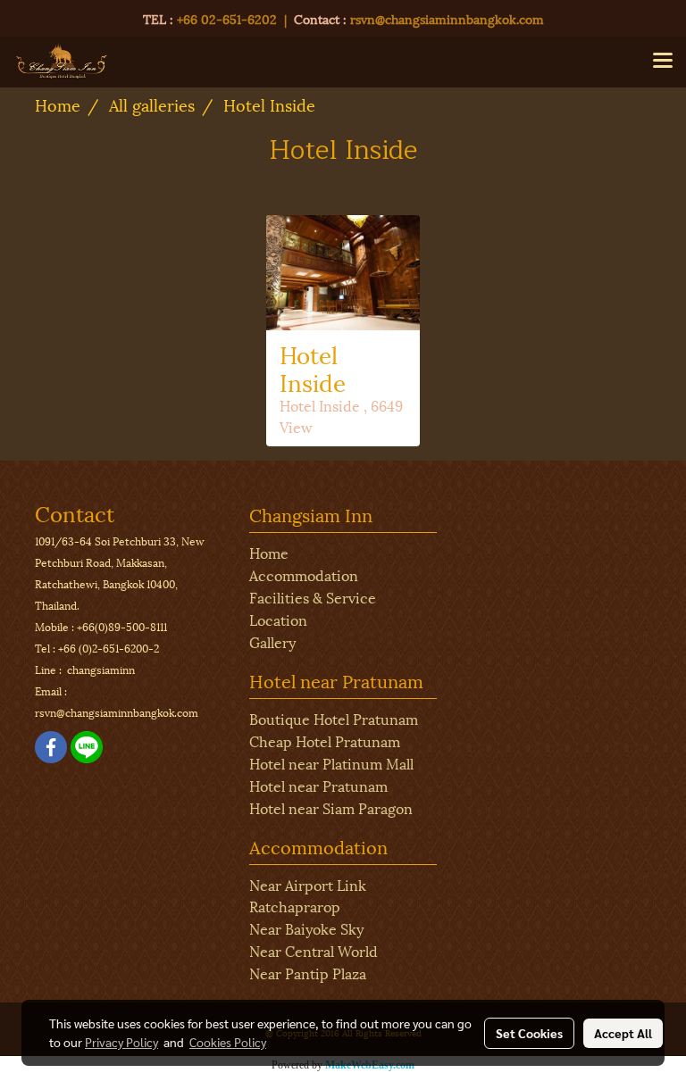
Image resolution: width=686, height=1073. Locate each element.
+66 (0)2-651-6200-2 (108, 647)
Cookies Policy (227, 1042)
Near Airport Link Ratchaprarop (307, 895)
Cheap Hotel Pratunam (324, 740)
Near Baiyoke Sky (306, 928)
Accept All (623, 1033)
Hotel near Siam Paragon (331, 807)
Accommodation (303, 574)
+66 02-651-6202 (227, 18)
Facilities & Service (312, 597)
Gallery (272, 641)
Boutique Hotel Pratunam (333, 718)
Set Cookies (529, 1033)
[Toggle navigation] (662, 61)
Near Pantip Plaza (307, 972)
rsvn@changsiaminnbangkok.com (447, 18)
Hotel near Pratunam (318, 785)
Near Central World (313, 950)
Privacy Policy (121, 1042)
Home (269, 552)
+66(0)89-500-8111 (122, 626)
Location (278, 619)
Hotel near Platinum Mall (331, 763)
